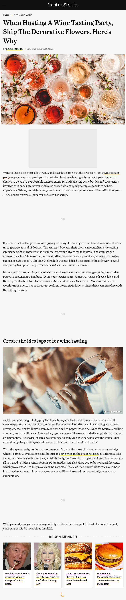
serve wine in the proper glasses (79, 453)
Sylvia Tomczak (14, 48)
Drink (6, 15)
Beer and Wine (23, 15)
